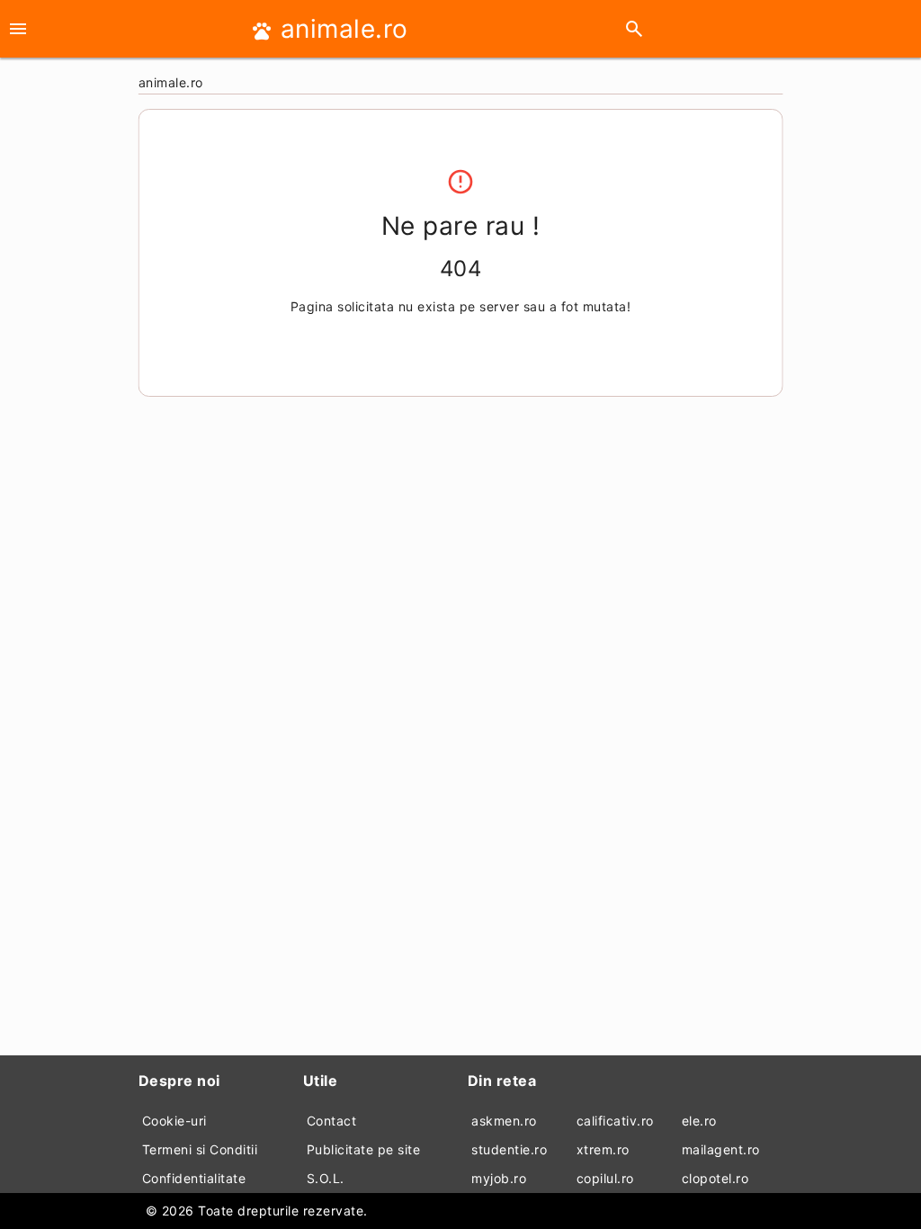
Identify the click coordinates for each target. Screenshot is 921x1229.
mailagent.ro (721, 1149)
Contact (332, 1120)
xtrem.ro (603, 1149)
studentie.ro (509, 1149)
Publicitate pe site (364, 1149)
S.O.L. (325, 1178)
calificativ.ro (615, 1120)
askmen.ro (504, 1120)
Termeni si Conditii (200, 1149)
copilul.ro (605, 1178)
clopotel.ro (715, 1178)
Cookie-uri (174, 1120)
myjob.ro (498, 1178)
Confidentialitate (194, 1178)
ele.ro (699, 1120)
